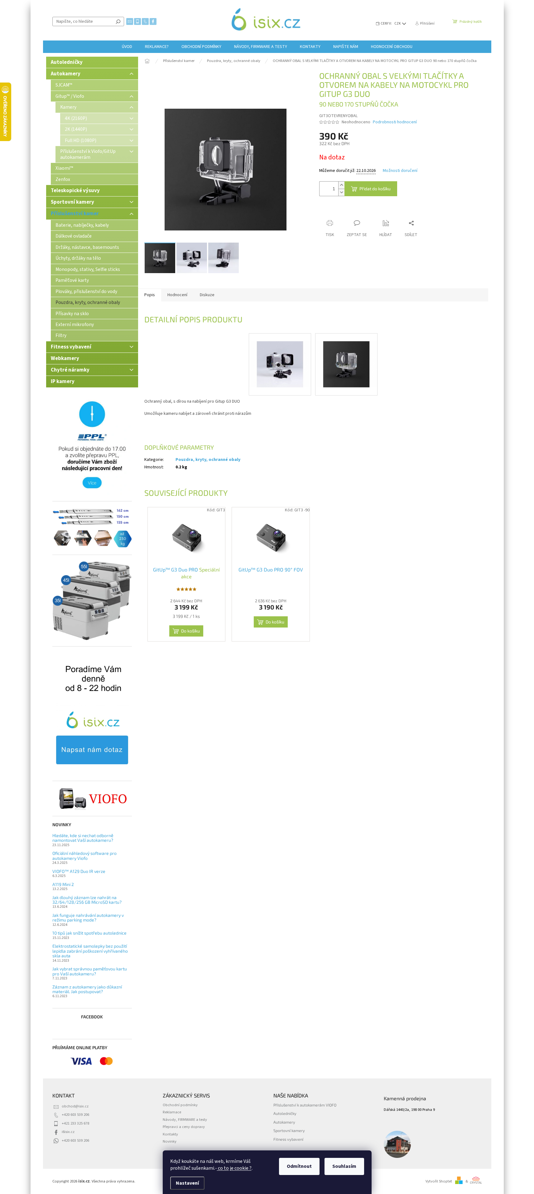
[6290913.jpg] (280, 356)
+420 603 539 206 (75, 1114)
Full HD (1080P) (80, 140)
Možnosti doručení (400, 171)
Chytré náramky (70, 370)
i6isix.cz (68, 1132)
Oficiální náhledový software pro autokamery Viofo (84, 855)
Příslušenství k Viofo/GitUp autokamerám (88, 154)
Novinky (169, 1141)
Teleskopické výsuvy (75, 190)
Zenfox (62, 179)
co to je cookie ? (234, 1168)
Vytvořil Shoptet (439, 1181)
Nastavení (187, 1183)
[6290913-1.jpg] (346, 356)
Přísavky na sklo (72, 313)
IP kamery (63, 381)
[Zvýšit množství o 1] (341, 185)
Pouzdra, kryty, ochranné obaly (87, 302)
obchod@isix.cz (75, 1106)
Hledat (118, 21)
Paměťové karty (72, 280)
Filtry (60, 335)
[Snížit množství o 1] (341, 192)
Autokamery (65, 74)
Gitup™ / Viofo (69, 96)
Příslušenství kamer (75, 213)
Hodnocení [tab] (177, 295)
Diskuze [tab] (207, 295)
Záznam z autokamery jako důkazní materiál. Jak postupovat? (87, 989)
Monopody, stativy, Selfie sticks (87, 269)
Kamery (68, 107)
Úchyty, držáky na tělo (78, 258)
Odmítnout (299, 1166)
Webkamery (65, 358)
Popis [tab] (149, 295)
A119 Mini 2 (63, 884)
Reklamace (172, 1112)
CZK (398, 23)
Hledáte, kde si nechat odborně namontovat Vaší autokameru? (82, 838)
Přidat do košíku (375, 188)
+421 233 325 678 (75, 1123)
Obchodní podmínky (180, 1105)
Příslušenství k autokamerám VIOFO (304, 1104)
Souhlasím (344, 1166)
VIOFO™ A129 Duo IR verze (78, 871)
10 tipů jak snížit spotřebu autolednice (89, 933)
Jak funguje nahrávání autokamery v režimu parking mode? (88, 917)
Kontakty (170, 1134)
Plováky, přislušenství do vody (86, 291)
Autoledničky (67, 62)
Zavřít (352, 211)
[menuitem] (127, 46)
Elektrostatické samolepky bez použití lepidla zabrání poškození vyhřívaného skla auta (90, 951)
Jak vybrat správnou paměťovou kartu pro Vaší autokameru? (89, 971)
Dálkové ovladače (73, 236)
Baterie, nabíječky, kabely (82, 225)
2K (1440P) (76, 129)
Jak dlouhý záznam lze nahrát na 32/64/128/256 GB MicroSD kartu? (87, 900)
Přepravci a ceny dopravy (184, 1127)
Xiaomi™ (64, 168)
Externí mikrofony (74, 324)
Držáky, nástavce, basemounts (87, 247)
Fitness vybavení (71, 347)
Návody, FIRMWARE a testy (185, 1119)
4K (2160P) (76, 118)
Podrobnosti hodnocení (395, 122)
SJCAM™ (63, 85)
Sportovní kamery (72, 202)
